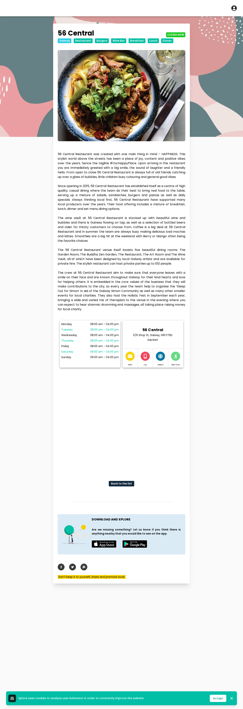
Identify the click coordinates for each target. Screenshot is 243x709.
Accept (218, 698)
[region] (121, 421)
